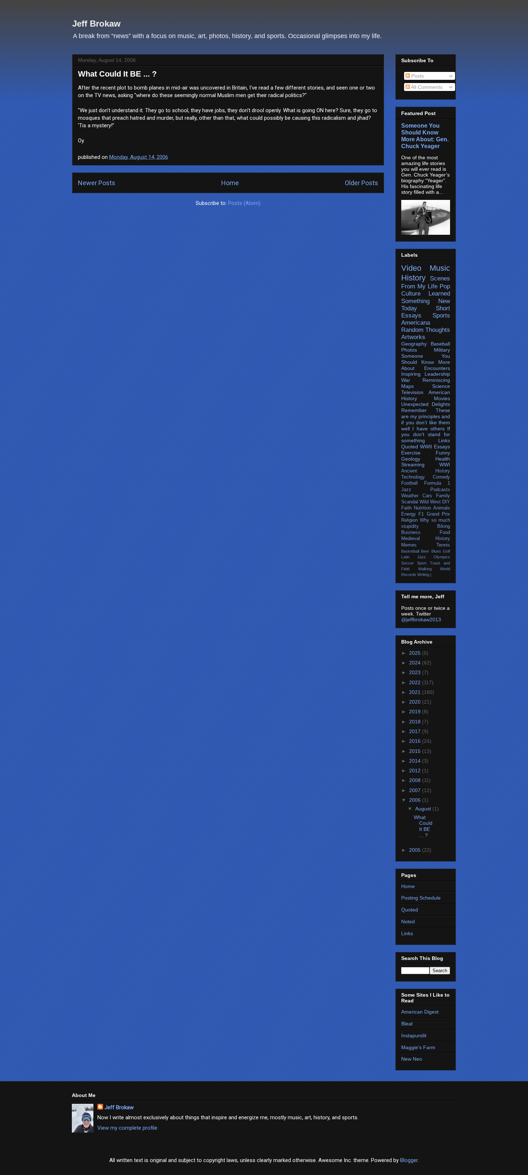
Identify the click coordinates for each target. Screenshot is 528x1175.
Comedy (441, 477)
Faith (406, 508)
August (423, 808)
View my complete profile (127, 1128)
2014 (415, 761)
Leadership (437, 374)
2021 (415, 692)
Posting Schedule (421, 898)
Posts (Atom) (244, 203)
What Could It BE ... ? (117, 73)
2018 (415, 721)
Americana (415, 322)
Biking (443, 526)
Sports (441, 315)
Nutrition (422, 508)
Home (230, 183)
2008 (415, 780)
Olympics (442, 557)
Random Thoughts (425, 329)
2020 (415, 702)
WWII (426, 446)
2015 (415, 751)
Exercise (411, 453)
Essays (442, 446)
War (405, 380)
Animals (441, 508)
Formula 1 (437, 483)
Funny (443, 453)
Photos (409, 350)
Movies (442, 398)
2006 (415, 800)
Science (441, 386)
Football (409, 483)
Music (440, 268)
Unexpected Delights (425, 404)
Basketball (410, 551)
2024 (415, 663)
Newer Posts (96, 183)
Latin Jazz (413, 557)
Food (445, 532)
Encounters (437, 368)
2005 (415, 850)
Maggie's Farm (418, 1047)
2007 (415, 790)
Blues (436, 551)
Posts (417, 76)
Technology (413, 477)
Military (442, 350)
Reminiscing (436, 380)
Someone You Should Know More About (425, 362)
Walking (425, 569)
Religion (409, 520)
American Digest (420, 1012)
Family (443, 495)
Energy (408, 514)
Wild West (430, 501)
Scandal (409, 501)
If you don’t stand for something (425, 435)
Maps (407, 386)
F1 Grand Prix (434, 514)
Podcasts (440, 489)
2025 (415, 653)
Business (411, 532)
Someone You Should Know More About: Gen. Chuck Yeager (425, 135)
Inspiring (411, 374)
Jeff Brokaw (96, 23)
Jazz (406, 489)
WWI (444, 464)
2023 (415, 672)
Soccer (407, 563)
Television (412, 392)
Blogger (409, 1160)
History (413, 277)
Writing (423, 574)
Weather (409, 495)
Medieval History (425, 538)
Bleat (407, 1024)
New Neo (411, 1059)
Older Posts (361, 183)
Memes (409, 545)
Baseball (440, 344)
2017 (415, 731)
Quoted (409, 446)
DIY (446, 501)
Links (444, 440)
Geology (410, 459)
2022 (415, 682)
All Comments (426, 87)
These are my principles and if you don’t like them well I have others (425, 419)
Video (411, 268)
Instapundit (413, 1035)
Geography (414, 344)
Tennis (443, 545)
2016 (415, 741)
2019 (415, 711)
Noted (408, 921)
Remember (414, 410)
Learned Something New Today (425, 300)
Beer (425, 551)
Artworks (413, 337)
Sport (421, 563)
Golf (446, 551)
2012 (415, 770)
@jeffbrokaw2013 (421, 619)
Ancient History (425, 471)
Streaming (413, 464)
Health (442, 459)
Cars (427, 495)
